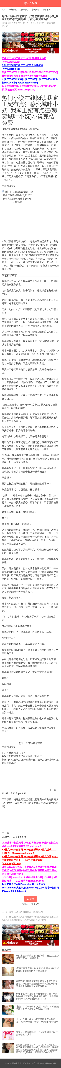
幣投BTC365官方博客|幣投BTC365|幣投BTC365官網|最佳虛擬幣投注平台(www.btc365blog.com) (30, 73)
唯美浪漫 (13, 9)
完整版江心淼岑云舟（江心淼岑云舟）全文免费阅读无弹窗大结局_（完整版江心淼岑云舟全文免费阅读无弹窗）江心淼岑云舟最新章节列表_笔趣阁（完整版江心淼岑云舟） (37, 1048)
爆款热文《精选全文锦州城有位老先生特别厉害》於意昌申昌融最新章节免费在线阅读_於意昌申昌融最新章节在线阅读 (37, 984)
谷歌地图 (44, 1063)
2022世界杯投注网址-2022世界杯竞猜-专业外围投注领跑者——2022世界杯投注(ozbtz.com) (30, 844)
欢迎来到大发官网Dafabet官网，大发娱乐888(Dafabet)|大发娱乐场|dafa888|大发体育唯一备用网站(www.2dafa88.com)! (30, 887)
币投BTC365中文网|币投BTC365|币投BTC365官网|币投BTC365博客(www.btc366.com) (30, 80)
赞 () (32, 898)
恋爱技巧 (35, 9)
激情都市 (40, 23)
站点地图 (35, 1063)
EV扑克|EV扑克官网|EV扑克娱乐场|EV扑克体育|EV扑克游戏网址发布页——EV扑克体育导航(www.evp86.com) (30, 860)
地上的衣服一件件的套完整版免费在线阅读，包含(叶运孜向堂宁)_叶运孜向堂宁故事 (37, 1020)
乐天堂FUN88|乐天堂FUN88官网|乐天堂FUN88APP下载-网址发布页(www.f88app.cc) (30, 87)
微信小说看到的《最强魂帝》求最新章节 (26, 911)
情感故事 (46, 9)
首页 (3, 9)
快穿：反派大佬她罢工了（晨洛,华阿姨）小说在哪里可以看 (37, 1033)
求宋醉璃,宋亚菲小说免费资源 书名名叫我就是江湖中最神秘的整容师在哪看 (37, 969)
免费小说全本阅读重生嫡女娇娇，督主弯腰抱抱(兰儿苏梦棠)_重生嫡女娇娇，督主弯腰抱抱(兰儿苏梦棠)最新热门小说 (37, 996)
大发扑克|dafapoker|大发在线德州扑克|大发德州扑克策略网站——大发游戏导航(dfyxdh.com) (29, 878)
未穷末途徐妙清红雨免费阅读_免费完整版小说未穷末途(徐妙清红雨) (37, 957)
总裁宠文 (24, 9)
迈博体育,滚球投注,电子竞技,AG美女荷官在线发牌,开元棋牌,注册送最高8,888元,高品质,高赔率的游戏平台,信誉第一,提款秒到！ (29, 870)
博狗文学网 (30, 3)
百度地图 (52, 1063)
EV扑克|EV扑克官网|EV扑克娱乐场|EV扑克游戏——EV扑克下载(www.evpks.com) (29, 851)
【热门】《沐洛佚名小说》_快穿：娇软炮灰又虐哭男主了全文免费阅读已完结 (37, 1007)
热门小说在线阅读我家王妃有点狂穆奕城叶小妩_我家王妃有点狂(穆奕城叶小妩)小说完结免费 (30, 17)
